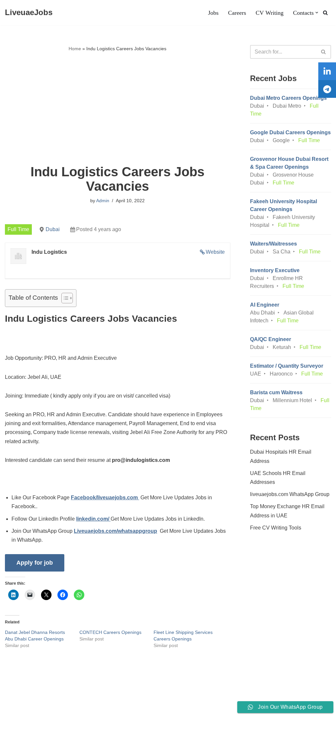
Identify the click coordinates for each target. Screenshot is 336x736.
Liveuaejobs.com (25, 727)
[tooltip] (327, 71)
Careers (237, 13)
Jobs (213, 13)
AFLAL (85, 727)
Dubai (53, 229)
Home (75, 48)
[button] (316, 12)
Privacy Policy (56, 711)
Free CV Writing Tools (275, 527)
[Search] (325, 12)
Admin (102, 200)
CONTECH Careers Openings (110, 632)
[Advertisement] (117, 109)
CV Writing (270, 13)
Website (215, 252)
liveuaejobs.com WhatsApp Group (289, 494)
